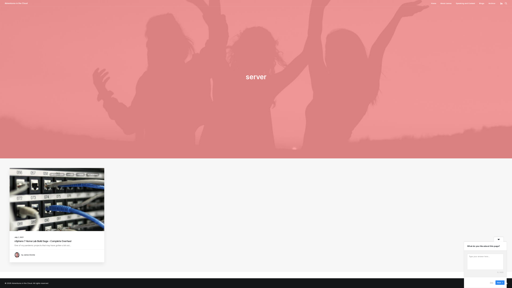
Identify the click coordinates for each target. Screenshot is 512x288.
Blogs (481, 3)
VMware (80, 174)
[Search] (505, 3)
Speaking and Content (465, 3)
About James (446, 3)
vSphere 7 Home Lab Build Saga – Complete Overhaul (42, 241)
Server (70, 174)
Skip (491, 282)
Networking (93, 174)
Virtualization (57, 174)
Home (433, 3)
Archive (492, 3)
